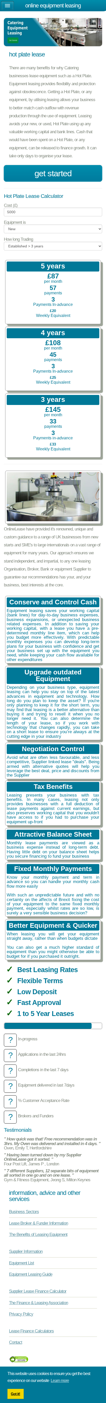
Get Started (53, 173)
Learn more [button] (60, 1380)
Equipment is (15, 222)
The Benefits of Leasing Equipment (38, 1234)
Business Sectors (24, 1211)
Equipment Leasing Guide (30, 1274)
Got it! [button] (15, 1394)
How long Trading (18, 239)
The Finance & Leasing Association (38, 1302)
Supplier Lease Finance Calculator (37, 1291)
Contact (15, 1342)
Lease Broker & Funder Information (38, 1223)
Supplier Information (25, 1251)
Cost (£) (10, 205)
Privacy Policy (21, 1314)
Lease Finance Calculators (31, 1330)
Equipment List (21, 1262)
